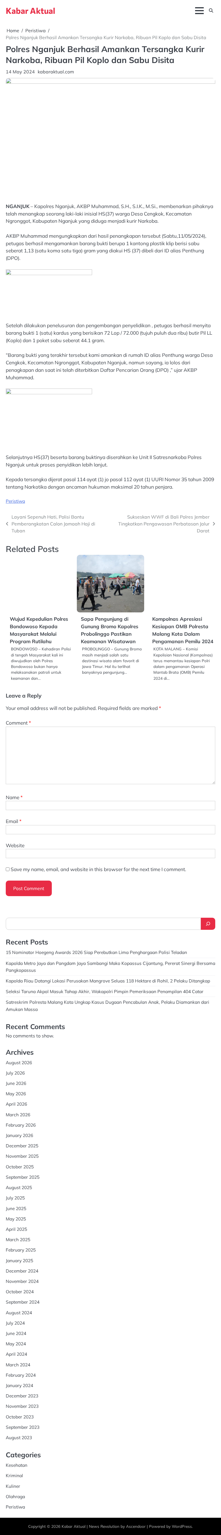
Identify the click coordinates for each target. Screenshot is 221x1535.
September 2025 (22, 1177)
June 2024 (16, 1333)
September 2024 (22, 1302)
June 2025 (16, 1208)
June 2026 (16, 1083)
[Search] (208, 924)
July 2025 (15, 1198)
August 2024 (19, 1312)
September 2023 (22, 1427)
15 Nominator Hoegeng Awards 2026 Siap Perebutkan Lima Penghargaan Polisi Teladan (96, 952)
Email (14, 821)
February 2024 (21, 1375)
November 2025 (22, 1156)
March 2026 (18, 1114)
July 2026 (15, 1073)
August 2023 (19, 1437)
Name (14, 797)
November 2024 (22, 1281)
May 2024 (16, 1344)
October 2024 (20, 1291)
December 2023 (22, 1396)
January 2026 (19, 1135)
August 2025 (19, 1187)
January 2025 (19, 1260)
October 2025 (20, 1167)
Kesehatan (16, 1465)
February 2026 (21, 1125)
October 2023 (20, 1417)
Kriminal (14, 1475)
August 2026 (19, 1062)
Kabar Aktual (30, 10)
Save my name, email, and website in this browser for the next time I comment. (98, 869)
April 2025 (16, 1229)
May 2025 (16, 1219)
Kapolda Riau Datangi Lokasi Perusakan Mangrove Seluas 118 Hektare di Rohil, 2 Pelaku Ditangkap (108, 981)
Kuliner (13, 1486)
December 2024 (22, 1271)
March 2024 (18, 1365)
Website (15, 845)
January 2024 (19, 1385)
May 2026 (16, 1093)
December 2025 (22, 1146)
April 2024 (16, 1354)
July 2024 (15, 1323)
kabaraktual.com (56, 72)
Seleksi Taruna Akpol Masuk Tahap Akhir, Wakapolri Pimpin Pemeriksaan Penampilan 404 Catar (104, 991)
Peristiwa (15, 501)
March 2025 (18, 1239)
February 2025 (21, 1250)
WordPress (182, 1526)
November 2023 (22, 1406)
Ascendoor (136, 1526)
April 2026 (16, 1104)
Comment (18, 723)
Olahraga (15, 1496)
